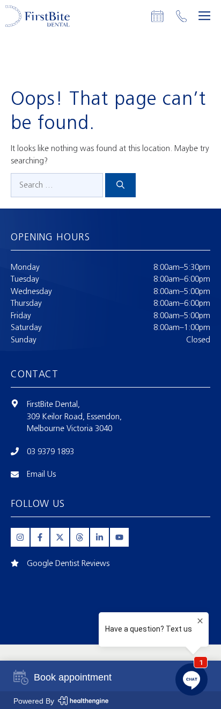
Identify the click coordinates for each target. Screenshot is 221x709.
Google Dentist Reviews (68, 563)
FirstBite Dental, (53, 404)
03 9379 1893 (50, 451)
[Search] (120, 185)
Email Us (41, 474)
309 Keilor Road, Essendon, (74, 416)
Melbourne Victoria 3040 (69, 428)
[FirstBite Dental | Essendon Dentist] (37, 16)
